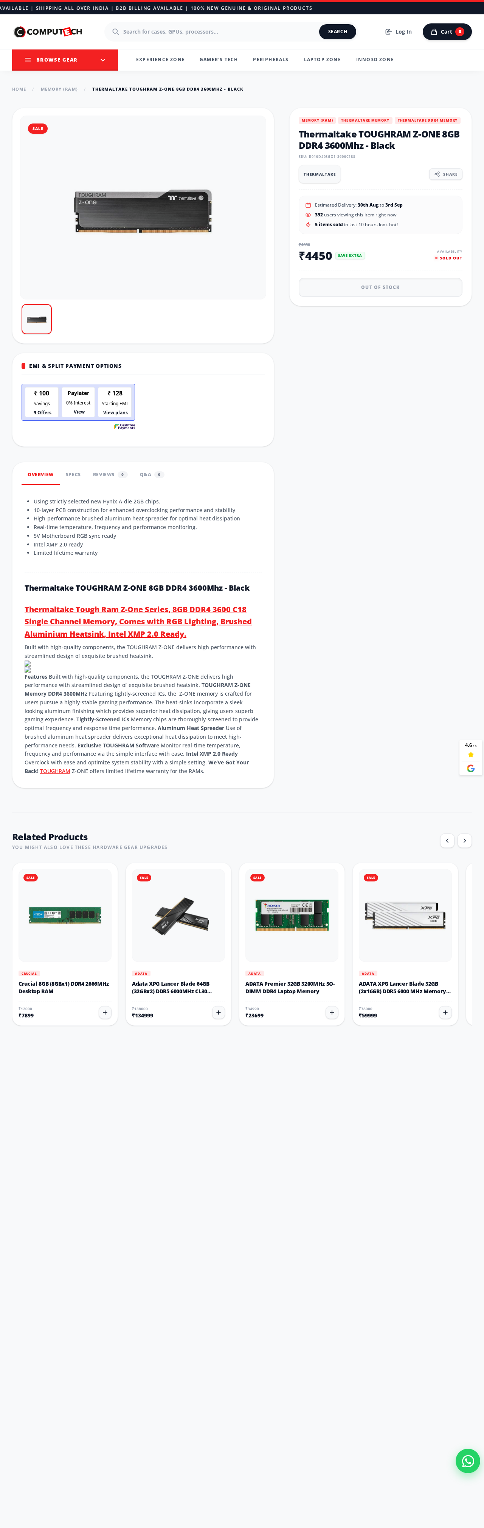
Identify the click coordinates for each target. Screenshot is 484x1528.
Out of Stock (380, 287)
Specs (73, 474)
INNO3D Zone (375, 59)
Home (19, 89)
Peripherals (271, 59)
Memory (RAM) (59, 89)
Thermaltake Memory (365, 120)
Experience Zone (160, 59)
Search (337, 31)
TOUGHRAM (55, 771)
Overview (41, 474)
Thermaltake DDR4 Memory (428, 120)
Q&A (150, 474)
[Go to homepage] (48, 32)
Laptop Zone (322, 59)
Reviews (108, 474)
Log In (404, 31)
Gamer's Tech (219, 59)
